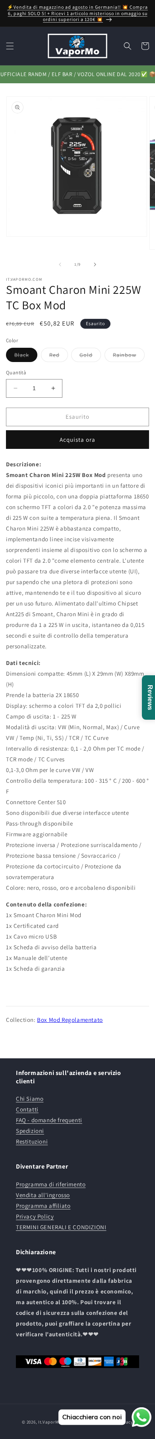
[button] (10, 46)
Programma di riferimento (50, 1184)
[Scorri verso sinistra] (60, 264)
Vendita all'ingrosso (43, 1195)
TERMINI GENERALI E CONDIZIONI (61, 1227)
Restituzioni (32, 1141)
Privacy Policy (35, 1216)
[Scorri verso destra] (95, 264)
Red (58, 356)
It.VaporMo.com (55, 1422)
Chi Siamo (29, 1098)
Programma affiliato (43, 1205)
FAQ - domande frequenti (49, 1120)
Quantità (16, 372)
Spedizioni (30, 1130)
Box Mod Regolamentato (70, 1019)
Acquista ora (77, 439)
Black (25, 356)
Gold (90, 356)
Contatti (27, 1109)
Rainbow (129, 356)
